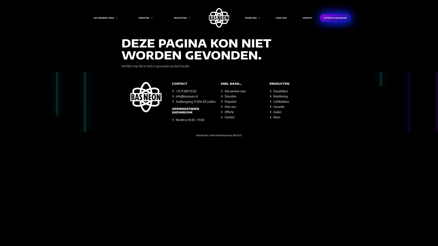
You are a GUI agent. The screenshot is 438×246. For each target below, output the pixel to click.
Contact (307, 18)
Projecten (251, 18)
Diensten (144, 18)
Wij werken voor (104, 18)
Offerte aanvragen (335, 18)
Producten (180, 18)
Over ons (281, 18)
